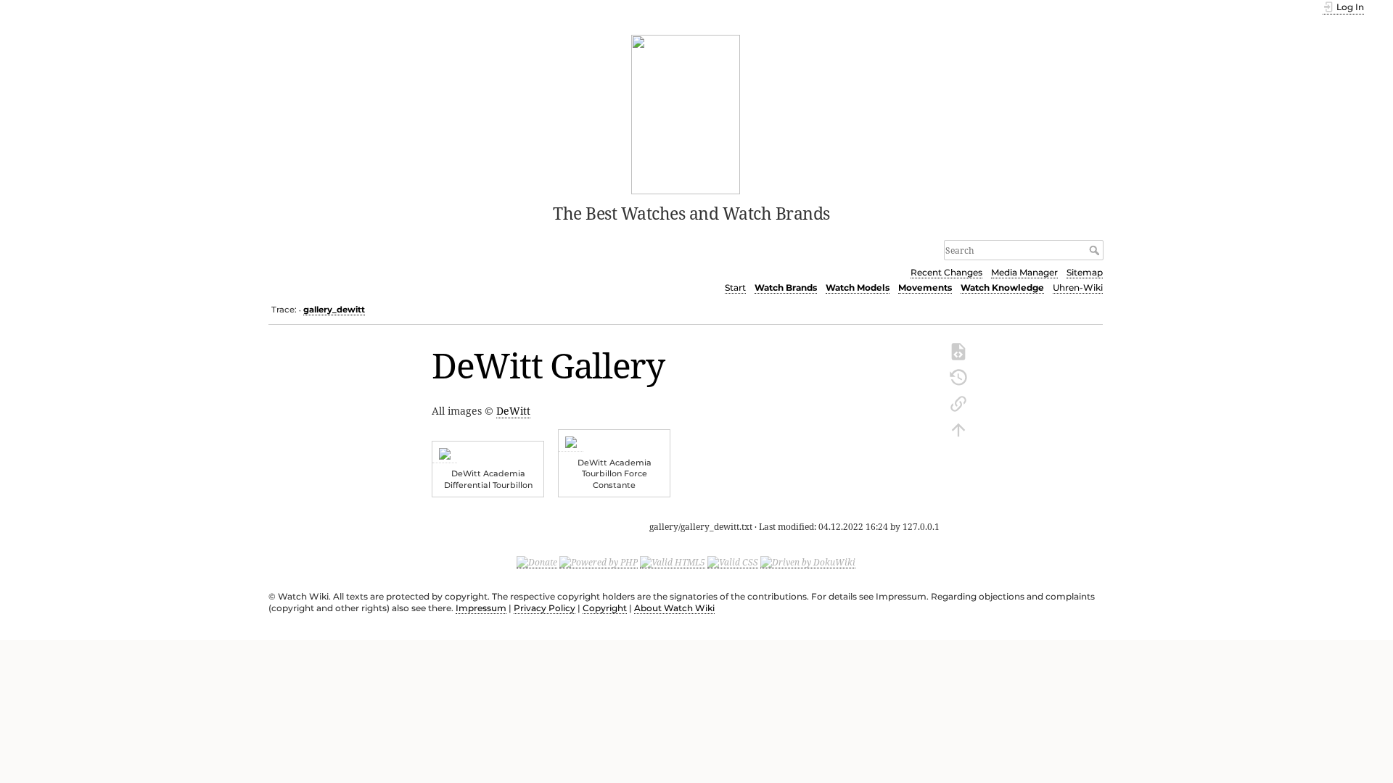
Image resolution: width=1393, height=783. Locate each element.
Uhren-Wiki (1078, 287)
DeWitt (513, 411)
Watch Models (857, 287)
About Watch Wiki (674, 607)
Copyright (605, 607)
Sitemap (1085, 272)
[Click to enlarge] (444, 456)
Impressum (481, 607)
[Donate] (537, 561)
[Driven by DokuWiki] (807, 561)
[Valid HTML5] (672, 561)
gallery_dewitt (334, 309)
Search (1096, 250)
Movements (925, 287)
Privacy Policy (544, 607)
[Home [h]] (686, 113)
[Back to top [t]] (958, 428)
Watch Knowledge (1002, 287)
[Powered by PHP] (598, 561)
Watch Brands (786, 287)
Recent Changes (946, 272)
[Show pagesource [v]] (958, 350)
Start (735, 287)
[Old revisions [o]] (958, 376)
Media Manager (1024, 272)
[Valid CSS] (732, 561)
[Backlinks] (958, 402)
